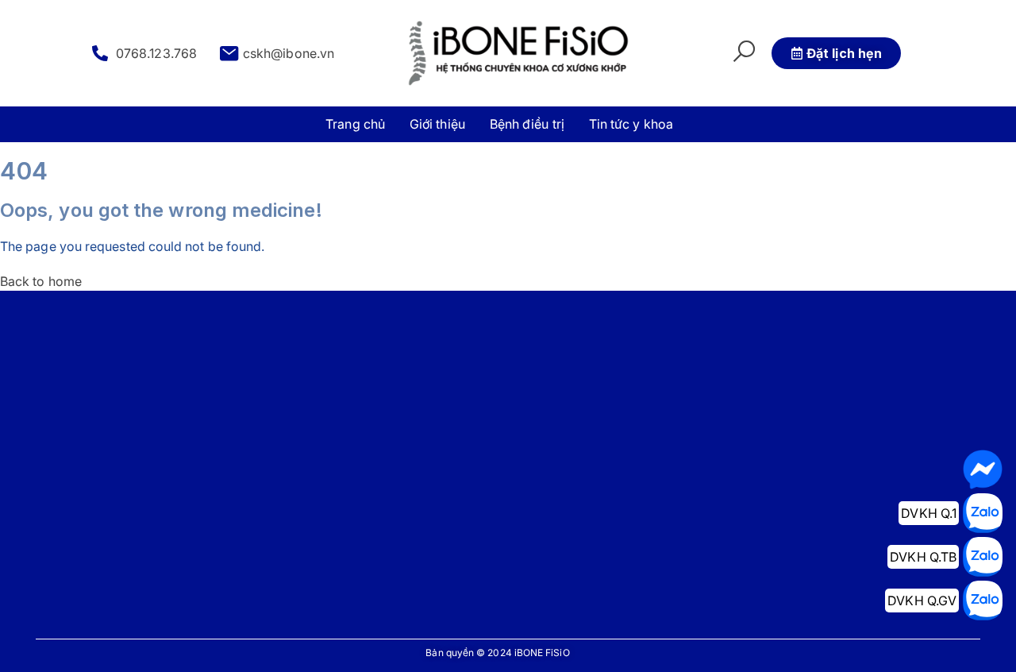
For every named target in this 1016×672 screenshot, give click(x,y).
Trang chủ (355, 124)
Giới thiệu (437, 124)
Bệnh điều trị (527, 124)
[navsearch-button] (744, 53)
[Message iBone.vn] (983, 469)
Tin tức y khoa (631, 124)
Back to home (41, 281)
